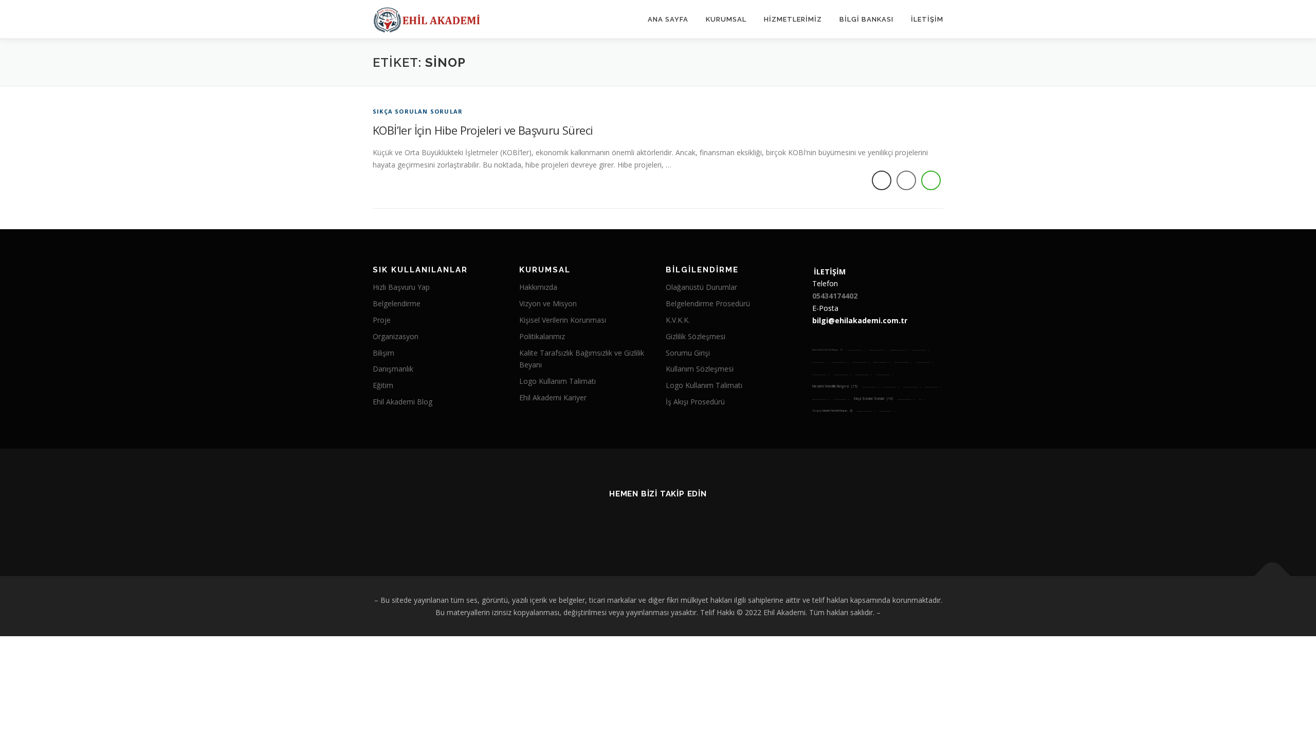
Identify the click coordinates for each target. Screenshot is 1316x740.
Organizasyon (395, 336)
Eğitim (383, 385)
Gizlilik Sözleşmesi (695, 336)
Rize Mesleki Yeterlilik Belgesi (841, 399)
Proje (382, 320)
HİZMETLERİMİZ (793, 19)
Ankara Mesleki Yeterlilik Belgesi (827, 350)
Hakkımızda (538, 287)
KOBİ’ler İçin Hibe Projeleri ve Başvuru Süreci (483, 130)
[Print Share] (881, 180)
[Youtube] (645, 521)
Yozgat (921, 399)
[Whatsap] (671, 521)
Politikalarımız (542, 336)
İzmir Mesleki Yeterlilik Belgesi (887, 411)
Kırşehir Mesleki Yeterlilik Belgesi (924, 362)
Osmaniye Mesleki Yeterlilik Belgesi (820, 399)
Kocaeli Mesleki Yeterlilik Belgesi (840, 362)
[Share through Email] (906, 180)
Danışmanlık (393, 369)
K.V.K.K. (678, 320)
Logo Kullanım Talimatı (557, 381)
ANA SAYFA (668, 19)
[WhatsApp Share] (931, 180)
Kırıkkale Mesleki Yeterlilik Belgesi (902, 362)
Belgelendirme (397, 303)
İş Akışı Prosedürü (695, 401)
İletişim (927, 19)
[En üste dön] (1272, 576)
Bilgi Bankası (866, 19)
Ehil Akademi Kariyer (553, 397)
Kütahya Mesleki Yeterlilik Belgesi (881, 362)
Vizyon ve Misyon (548, 303)
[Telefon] (696, 521)
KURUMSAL (726, 19)
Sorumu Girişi (688, 353)
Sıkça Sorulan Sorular (418, 111)
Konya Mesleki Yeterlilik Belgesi (861, 362)
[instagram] (620, 521)
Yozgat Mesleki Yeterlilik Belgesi (832, 410)
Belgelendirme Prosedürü (708, 303)
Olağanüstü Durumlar (701, 287)
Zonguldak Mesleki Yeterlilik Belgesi (866, 411)
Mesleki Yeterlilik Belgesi (834, 386)
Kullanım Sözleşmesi (700, 369)
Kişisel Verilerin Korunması (562, 320)
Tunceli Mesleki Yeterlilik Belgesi (906, 399)
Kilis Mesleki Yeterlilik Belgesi (819, 362)
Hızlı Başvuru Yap (401, 287)
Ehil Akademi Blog (402, 401)
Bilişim (383, 353)
